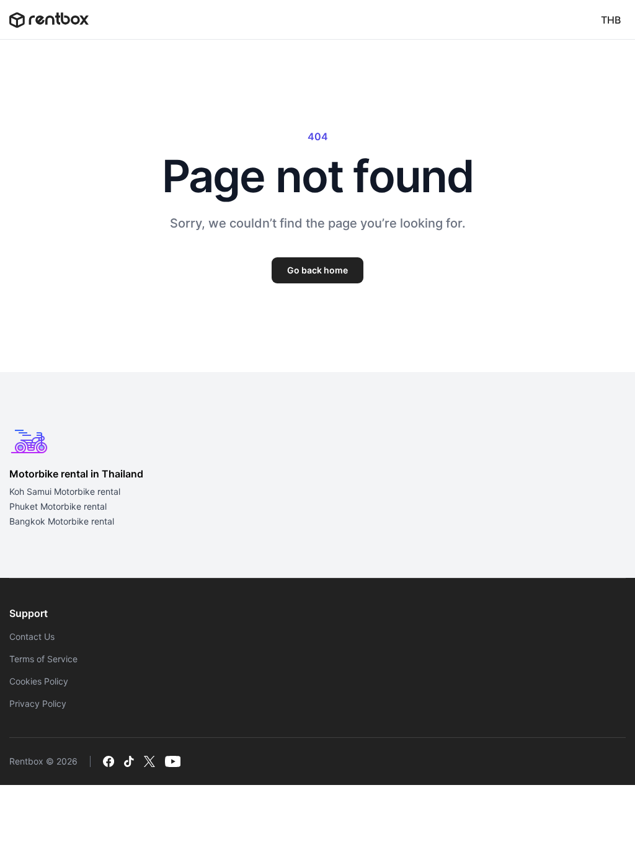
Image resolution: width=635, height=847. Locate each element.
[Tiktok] (129, 761)
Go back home (317, 270)
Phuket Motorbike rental (58, 506)
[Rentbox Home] (49, 19)
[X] (149, 761)
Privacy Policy (37, 703)
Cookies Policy (38, 681)
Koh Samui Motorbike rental (64, 491)
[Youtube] (173, 761)
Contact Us (32, 636)
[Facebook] (108, 761)
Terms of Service (43, 659)
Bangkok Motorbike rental (61, 521)
